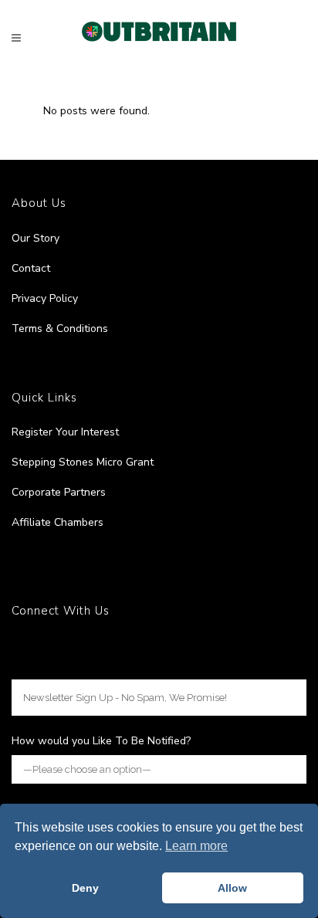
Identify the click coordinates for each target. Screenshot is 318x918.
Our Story (35, 238)
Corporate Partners (59, 492)
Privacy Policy (45, 298)
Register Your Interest (65, 432)
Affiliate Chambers (57, 522)
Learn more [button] (196, 845)
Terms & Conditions (60, 328)
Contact (31, 268)
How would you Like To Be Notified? (101, 740)
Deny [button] (85, 888)
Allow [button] (232, 888)
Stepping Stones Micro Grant (83, 462)
